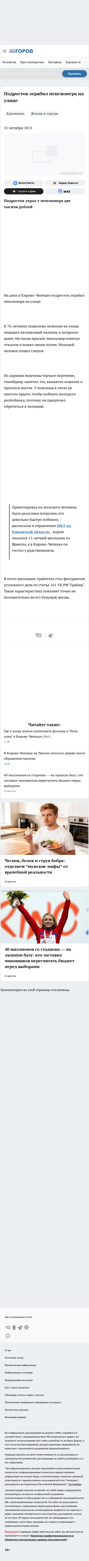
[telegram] (52, 635)
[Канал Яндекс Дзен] (23, 191)
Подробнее (75, 1484)
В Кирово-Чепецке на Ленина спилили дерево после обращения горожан (44, 758)
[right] (85, 62)
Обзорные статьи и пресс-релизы (24, 1394)
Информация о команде (19, 1372)
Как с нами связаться (17, 1387)
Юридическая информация (20, 1365)
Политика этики (14, 1357)
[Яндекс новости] (65, 183)
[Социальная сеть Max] (65, 191)
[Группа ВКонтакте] (23, 183)
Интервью (54, 62)
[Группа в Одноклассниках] (14, 1327)
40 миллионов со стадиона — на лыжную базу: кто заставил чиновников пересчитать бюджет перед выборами (43, 783)
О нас (8, 1350)
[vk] (38, 635)
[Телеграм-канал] (20, 1327)
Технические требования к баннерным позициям (33, 1402)
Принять (74, 73)
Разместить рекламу (17, 1409)
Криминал (15, 113)
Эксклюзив (9, 62)
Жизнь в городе (44, 113)
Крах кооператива (32, 62)
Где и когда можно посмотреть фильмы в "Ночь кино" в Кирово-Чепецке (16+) (41, 736)
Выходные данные (15, 1417)
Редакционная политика (19, 1380)
